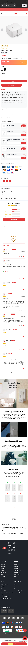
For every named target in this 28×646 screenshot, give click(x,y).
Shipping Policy (4, 586)
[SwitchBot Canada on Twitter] (9, 618)
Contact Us (16, 566)
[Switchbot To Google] (20, 631)
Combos (2, 570)
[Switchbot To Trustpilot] (7, 631)
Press (15, 586)
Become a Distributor (18, 590)
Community (16, 588)
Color (2, 66)
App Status (16, 572)
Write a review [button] (14, 219)
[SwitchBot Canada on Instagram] (13, 618)
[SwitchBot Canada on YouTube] (18, 618)
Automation (3, 566)
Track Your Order (17, 570)
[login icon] (24, 13)
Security (2, 568)
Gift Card (3, 576)
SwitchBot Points (4, 584)
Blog (15, 584)
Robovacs (3, 564)
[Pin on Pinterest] (10, 181)
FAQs (15, 576)
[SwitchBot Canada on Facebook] (4, 618)
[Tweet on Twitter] (7, 181)
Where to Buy (17, 574)
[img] (5, 251)
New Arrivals (3, 572)
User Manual (16, 568)
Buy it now (11, 85)
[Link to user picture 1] (6, 274)
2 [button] (13, 372)
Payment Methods (4, 596)
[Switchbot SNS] (22, 618)
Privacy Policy (4, 590)
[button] (4, 48)
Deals (2, 574)
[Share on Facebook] (4, 181)
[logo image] (14, 13)
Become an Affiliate (18, 592)
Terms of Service (4, 601)
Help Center (16, 564)
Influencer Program (18, 594)
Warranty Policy (4, 588)
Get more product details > (14, 508)
